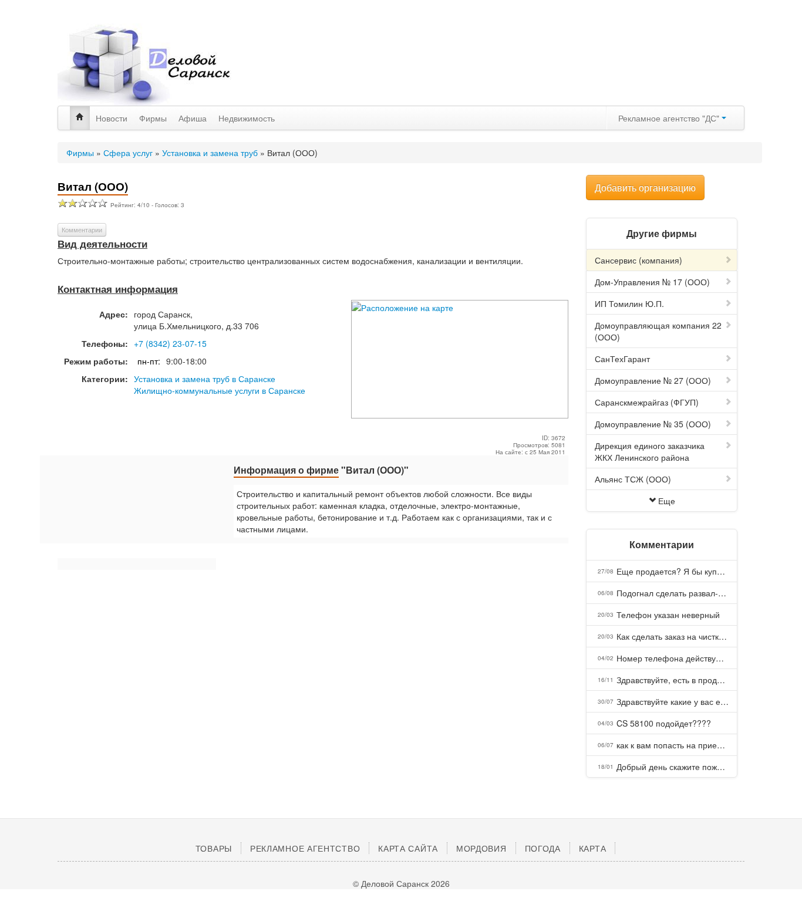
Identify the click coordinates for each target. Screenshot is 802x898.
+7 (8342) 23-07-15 (170, 343)
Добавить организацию (645, 187)
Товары (214, 848)
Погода (543, 848)
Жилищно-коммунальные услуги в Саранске (219, 390)
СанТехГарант (622, 358)
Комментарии (82, 229)
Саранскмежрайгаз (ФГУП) (647, 402)
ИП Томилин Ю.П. (629, 303)
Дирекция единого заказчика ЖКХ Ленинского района (650, 451)
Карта (592, 848)
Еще (666, 501)
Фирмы (153, 118)
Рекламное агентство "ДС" (670, 118)
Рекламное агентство (305, 848)
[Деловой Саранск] (166, 64)
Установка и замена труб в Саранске (204, 378)
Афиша (192, 118)
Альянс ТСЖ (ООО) (633, 479)
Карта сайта (408, 848)
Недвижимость (246, 118)
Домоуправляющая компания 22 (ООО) (658, 331)
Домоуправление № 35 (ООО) (653, 424)
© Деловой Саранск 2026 (401, 883)
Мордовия (481, 848)
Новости (111, 118)
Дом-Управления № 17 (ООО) (652, 282)
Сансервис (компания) (638, 260)
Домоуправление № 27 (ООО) (653, 380)
